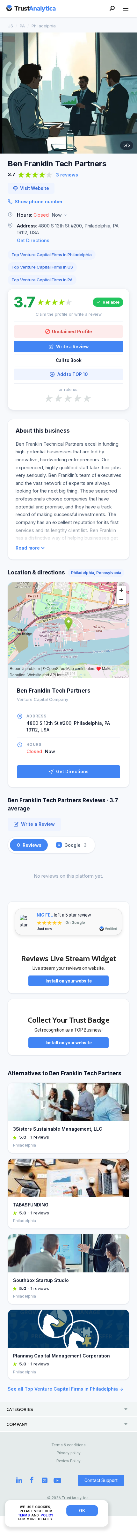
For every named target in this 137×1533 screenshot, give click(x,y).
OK (82, 1510)
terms (24, 1515)
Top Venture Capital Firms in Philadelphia (51, 254)
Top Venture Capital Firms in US (42, 267)
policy (46, 1515)
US (10, 25)
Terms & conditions (69, 1445)
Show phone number (39, 201)
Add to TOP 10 (72, 374)
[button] (68, 215)
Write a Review (72, 346)
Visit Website (34, 188)
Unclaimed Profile (72, 331)
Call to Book (69, 360)
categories (19, 1409)
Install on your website (69, 980)
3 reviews (67, 174)
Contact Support (101, 1480)
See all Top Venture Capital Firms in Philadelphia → (65, 1389)
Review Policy (68, 1461)
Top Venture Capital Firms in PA (42, 279)
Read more (28, 548)
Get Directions (33, 240)
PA (22, 25)
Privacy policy (69, 1453)
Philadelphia (44, 25)
